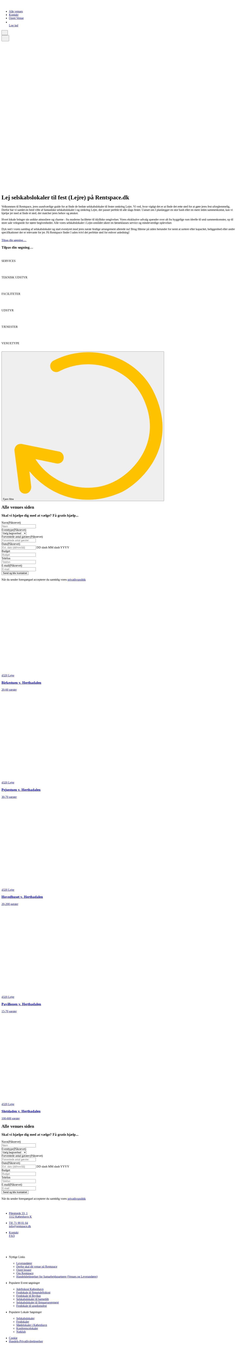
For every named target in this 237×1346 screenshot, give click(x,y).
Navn (11, 522)
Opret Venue (16, 18)
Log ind (13, 25)
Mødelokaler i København (31, 1325)
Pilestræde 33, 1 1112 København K (20, 1215)
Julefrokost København (30, 1289)
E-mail (11, 565)
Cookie (13, 1338)
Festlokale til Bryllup (28, 1295)
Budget (5, 551)
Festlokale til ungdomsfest (31, 1305)
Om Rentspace (25, 1273)
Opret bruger (23, 1269)
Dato (10, 543)
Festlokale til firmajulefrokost (33, 1292)
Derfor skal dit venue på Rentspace (36, 1266)
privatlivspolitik (77, 579)
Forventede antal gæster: (22, 536)
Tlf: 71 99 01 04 (18, 1222)
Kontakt (13, 14)
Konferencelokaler (27, 1328)
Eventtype (13, 529)
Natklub (21, 1331)
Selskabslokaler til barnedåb (32, 1299)
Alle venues (16, 11)
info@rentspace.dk (20, 1226)
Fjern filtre (8, 499)
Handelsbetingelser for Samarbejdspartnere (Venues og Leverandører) (57, 1276)
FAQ (12, 1235)
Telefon (5, 558)
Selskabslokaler (25, 1318)
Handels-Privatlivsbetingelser (26, 1341)
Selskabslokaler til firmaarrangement (37, 1302)
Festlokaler (22, 1321)
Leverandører (24, 1263)
